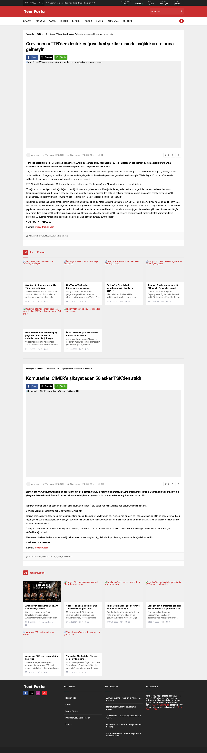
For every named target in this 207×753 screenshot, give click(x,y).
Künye (68, 704)
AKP (30, 236)
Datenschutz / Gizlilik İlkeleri (77, 718)
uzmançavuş (67, 556)
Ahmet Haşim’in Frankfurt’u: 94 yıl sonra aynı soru (124, 699)
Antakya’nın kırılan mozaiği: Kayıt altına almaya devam (123, 734)
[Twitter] (31, 693)
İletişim (68, 724)
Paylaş (34, 57)
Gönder (63, 57)
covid (35, 236)
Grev (40, 236)
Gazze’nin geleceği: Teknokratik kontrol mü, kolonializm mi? (71, 3)
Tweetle (48, 57)
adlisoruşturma (35, 556)
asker (44, 556)
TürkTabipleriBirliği (60, 236)
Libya (55, 556)
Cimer (49, 556)
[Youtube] (44, 693)
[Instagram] (38, 693)
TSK (59, 556)
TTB (50, 236)
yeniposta (35, 155)
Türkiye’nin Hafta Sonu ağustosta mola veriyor (123, 717)
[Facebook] (25, 693)
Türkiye (40, 34)
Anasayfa (30, 34)
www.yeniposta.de (161, 705)
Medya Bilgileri (71, 711)
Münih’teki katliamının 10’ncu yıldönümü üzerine (124, 725)
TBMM (45, 236)
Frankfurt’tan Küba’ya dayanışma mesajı (121, 708)
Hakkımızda (70, 698)
